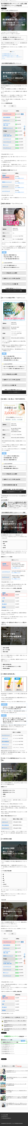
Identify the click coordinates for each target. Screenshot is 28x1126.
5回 (5, 106)
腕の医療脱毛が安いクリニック (8, 1051)
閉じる (13, 51)
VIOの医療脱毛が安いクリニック (8, 1044)
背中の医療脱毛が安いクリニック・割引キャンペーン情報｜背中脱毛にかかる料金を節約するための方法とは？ (16, 1104)
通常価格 (4, 607)
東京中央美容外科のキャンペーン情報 (14, 491)
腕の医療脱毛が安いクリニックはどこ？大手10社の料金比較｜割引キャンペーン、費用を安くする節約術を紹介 (16, 1098)
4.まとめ (3, 58)
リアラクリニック (5, 744)
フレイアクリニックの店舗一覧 (11, 284)
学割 (3, 601)
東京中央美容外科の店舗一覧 (10, 484)
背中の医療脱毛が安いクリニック (8, 1053)
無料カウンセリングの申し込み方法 (12, 278)
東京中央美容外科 (6, 117)
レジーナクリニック (7, 138)
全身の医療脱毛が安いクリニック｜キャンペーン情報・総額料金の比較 (16, 1084)
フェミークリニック (7, 141)
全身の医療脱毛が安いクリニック (8, 1046)
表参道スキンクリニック (8, 128)
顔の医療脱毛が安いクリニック (8, 1049)
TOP (4, 0)
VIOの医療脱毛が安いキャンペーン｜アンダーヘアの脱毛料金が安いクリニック (17, 1071)
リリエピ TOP (5, 1114)
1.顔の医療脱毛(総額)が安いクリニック (9, 53)
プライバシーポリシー (6, 1118)
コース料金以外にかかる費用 (10, 273)
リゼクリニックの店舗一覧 (10, 385)
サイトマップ (5, 1116)
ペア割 (3, 597)
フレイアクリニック (7, 114)
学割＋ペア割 (5, 594)
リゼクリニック (6, 120)
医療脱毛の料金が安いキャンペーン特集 (10, 1042)
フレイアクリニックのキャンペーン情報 (14, 290)
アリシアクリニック (7, 147)
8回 (12, 106)
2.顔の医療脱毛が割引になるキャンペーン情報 (10, 55)
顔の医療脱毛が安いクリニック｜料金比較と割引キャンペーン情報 (16, 1091)
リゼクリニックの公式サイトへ (14, 392)
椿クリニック (5, 144)
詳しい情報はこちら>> (19, 178)
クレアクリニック (5, 577)
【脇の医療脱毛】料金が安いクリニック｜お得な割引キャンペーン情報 (16, 1078)
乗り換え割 (4, 604)
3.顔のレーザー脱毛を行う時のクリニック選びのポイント (12, 56)
